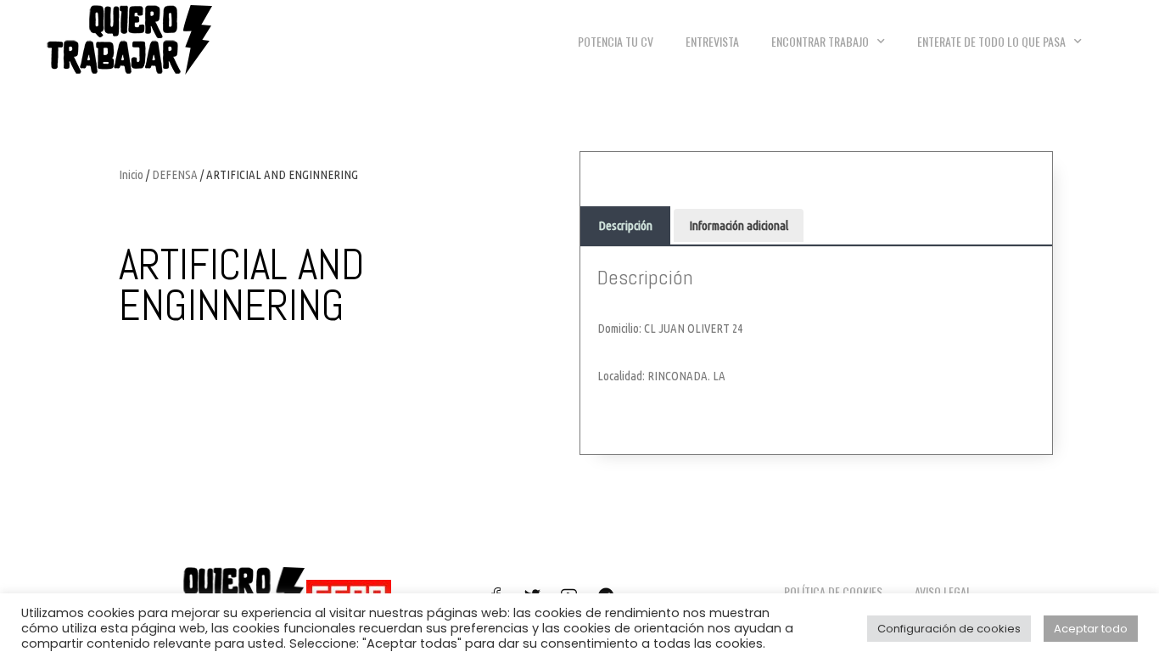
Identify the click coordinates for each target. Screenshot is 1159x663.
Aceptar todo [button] (1091, 629)
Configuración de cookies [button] (949, 629)
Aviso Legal (943, 591)
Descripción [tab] (625, 225)
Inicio (131, 174)
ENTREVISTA (712, 41)
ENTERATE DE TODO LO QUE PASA (991, 41)
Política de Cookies (833, 591)
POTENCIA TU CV (615, 41)
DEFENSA (175, 174)
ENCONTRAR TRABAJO (820, 41)
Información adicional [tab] (738, 225)
